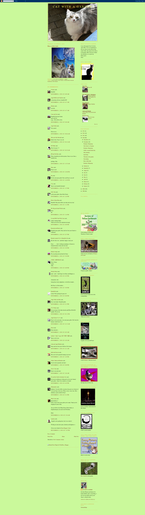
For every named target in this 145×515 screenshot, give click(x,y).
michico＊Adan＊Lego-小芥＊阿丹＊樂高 (60, 336)
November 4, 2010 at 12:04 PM (60, 172)
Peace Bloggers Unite (65, 428)
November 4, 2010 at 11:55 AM (60, 163)
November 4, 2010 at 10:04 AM (60, 134)
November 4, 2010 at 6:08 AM (60, 94)
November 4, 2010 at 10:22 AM (60, 142)
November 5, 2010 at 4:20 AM (60, 340)
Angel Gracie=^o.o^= (55, 317)
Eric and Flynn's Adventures (89, 94)
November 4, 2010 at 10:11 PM (60, 314)
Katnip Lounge (54, 251)
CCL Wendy (53, 308)
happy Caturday (91, 104)
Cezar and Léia (54, 114)
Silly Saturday (87, 152)
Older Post (76, 436)
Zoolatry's (86, 360)
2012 (83, 133)
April (85, 179)
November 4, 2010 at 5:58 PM (60, 256)
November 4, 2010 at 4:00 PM (60, 224)
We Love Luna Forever (91, 117)
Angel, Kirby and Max (56, 299)
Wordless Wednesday (88, 144)
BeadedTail (53, 291)
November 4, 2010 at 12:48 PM (60, 180)
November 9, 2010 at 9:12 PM (60, 395)
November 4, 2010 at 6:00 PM (60, 267)
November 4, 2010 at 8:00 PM (60, 296)
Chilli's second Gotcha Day (89, 150)
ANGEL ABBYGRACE (56, 260)
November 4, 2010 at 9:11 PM (60, 304)
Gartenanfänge (84, 507)
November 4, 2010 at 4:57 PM (60, 234)
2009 (83, 189)
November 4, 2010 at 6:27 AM (60, 102)
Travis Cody (53, 368)
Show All (95, 124)
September (86, 168)
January (85, 186)
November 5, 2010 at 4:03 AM (60, 332)
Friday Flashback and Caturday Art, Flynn (92, 97)
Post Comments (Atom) (59, 439)
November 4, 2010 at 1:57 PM (60, 188)
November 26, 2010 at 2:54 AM (60, 415)
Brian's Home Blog (55, 200)
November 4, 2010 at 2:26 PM (60, 196)
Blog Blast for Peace (58, 80)
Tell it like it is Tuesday (89, 146)
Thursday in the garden (88, 156)
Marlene (53, 106)
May (85, 177)
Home (63, 436)
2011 (83, 135)
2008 (83, 191)
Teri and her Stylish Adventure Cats (59, 377)
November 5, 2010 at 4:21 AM (60, 348)
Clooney (53, 89)
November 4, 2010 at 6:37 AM (60, 110)
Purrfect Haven (54, 271)
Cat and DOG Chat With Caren (58, 218)
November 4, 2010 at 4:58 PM (60, 248)
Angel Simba (54, 126)
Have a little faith (87, 161)
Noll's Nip (53, 192)
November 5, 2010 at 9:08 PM (60, 365)
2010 (83, 137)
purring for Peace (53, 81)
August (85, 170)
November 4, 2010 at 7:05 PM (60, 287)
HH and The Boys (55, 154)
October (85, 166)
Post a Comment (51, 434)
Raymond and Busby (55, 228)
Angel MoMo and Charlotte (57, 97)
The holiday (86, 159)
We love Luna (85, 116)
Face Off (90, 87)
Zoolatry (87, 316)
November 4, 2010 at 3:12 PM (60, 204)
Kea (52, 175)
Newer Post (50, 436)
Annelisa (53, 419)
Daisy (52, 167)
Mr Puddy (53, 145)
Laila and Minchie (86, 111)
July (85, 172)
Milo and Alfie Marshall (56, 137)
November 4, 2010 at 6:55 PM (60, 276)
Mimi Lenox (53, 398)
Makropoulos (54, 387)
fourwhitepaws (85, 103)
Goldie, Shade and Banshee (57, 360)
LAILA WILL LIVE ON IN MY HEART (89, 113)
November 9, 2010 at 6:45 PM (60, 383)
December (86, 139)
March (85, 181)
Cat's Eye (84, 86)
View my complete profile (88, 499)
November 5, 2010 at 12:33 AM (60, 324)
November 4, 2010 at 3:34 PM (60, 214)
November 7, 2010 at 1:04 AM (60, 373)
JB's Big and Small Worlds (57, 208)
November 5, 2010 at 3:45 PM (60, 357)
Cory (52, 183)
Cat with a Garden (72, 6)
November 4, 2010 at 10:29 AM (60, 150)
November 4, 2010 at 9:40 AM (60, 122)
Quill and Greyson (55, 352)
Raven (52, 327)
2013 (83, 131)
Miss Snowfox (84, 476)
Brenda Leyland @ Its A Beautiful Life (59, 238)
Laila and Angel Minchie (56, 344)
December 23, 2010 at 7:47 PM (60, 430)
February (86, 184)
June (85, 175)
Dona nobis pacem (69, 80)
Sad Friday (86, 154)
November (86, 142)
